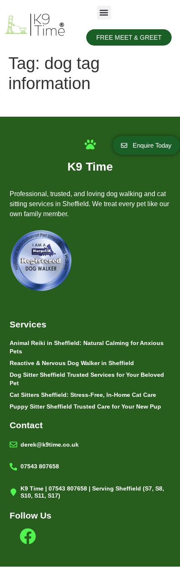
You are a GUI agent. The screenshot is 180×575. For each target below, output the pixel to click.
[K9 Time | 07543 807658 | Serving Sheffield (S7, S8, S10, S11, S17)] (13, 492)
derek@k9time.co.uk (50, 444)
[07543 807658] (13, 466)
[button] (104, 13)
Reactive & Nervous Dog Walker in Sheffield (72, 363)
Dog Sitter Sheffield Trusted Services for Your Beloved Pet (87, 378)
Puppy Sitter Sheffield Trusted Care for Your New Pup (85, 406)
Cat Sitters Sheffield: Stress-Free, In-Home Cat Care (83, 394)
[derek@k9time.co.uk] (13, 444)
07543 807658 (40, 466)
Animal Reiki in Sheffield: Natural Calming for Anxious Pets (87, 347)
